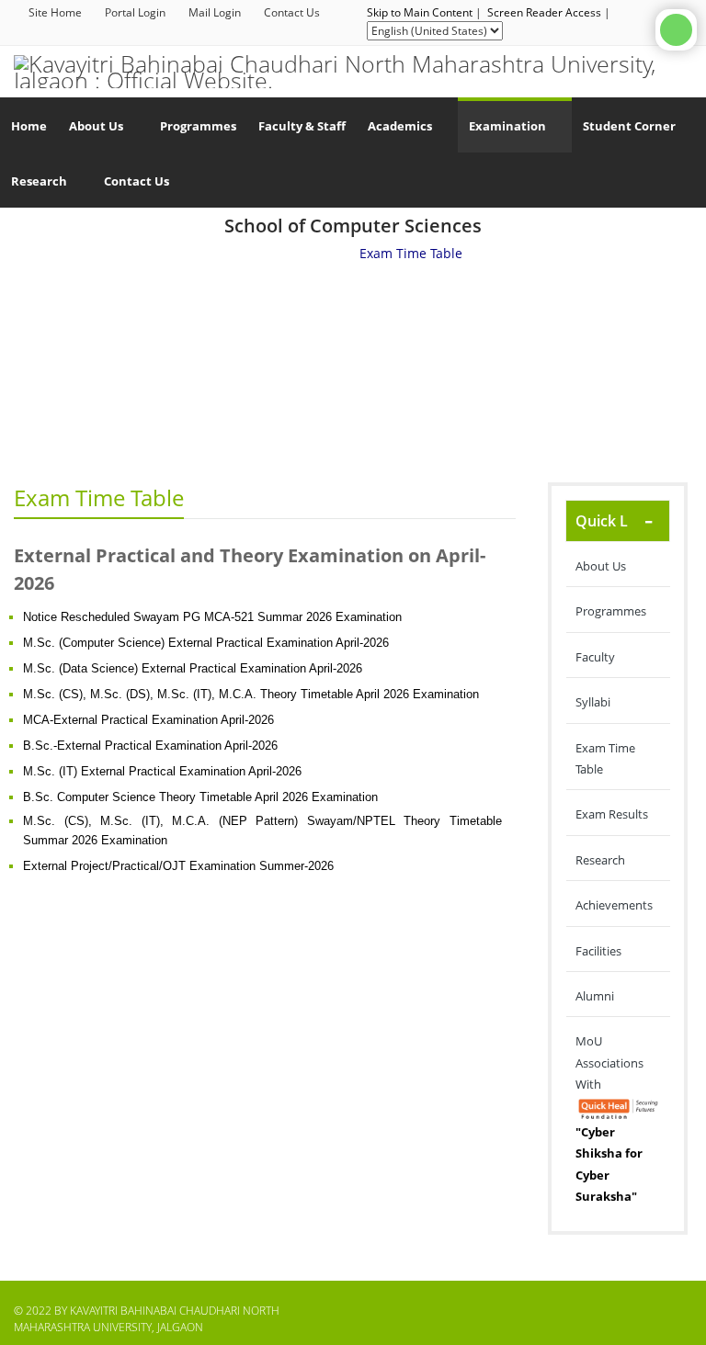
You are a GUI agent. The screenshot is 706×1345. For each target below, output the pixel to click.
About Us (600, 566)
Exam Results (611, 814)
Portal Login (135, 12)
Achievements (614, 905)
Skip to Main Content (420, 12)
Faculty (595, 657)
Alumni (594, 996)
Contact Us (292, 12)
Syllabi (592, 702)
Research (600, 860)
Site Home (55, 12)
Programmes (610, 611)
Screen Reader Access (544, 12)
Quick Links (615, 521)
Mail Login (214, 12)
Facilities (598, 951)
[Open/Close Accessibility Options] (676, 30)
